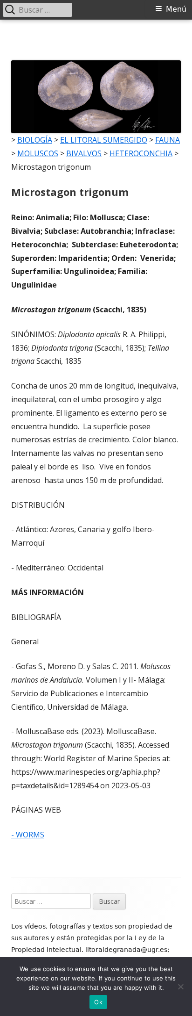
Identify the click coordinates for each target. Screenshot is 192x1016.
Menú (176, 9)
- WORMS (27, 834)
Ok (98, 1002)
